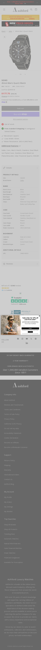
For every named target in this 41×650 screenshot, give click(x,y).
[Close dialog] (39, 315)
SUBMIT (30, 328)
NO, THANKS (30, 331)
